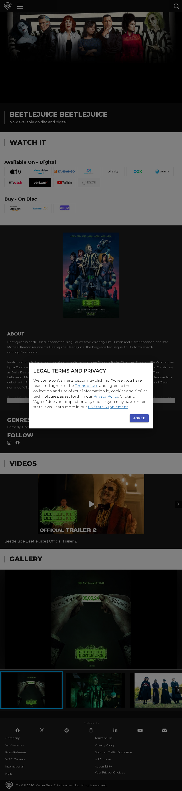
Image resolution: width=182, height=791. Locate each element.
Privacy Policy (105, 396)
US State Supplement (108, 407)
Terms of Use (86, 386)
